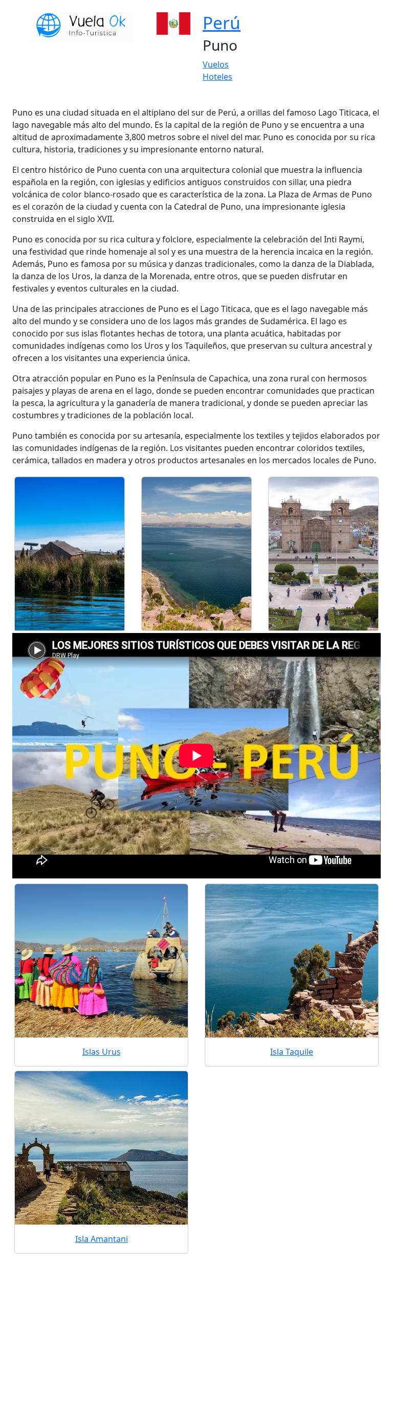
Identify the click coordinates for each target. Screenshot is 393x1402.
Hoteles (217, 76)
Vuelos (216, 64)
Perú (222, 22)
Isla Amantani (101, 1239)
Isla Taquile (291, 1051)
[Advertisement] (196, 1327)
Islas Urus (101, 1051)
